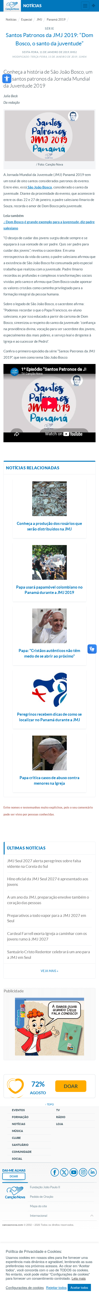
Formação (20, 1117)
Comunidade (22, 1151)
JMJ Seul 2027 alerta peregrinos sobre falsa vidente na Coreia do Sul (44, 863)
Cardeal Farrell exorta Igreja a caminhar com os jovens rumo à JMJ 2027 (47, 936)
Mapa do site (38, 1206)
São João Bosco (39, 187)
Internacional (38, 1215)
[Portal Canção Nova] (12, 6)
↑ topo (49, 1104)
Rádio (60, 1117)
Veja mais (49, 971)
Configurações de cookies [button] (25, 1287)
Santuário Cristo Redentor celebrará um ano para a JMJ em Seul (48, 954)
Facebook (54, 1173)
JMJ (39, 19)
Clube (16, 1137)
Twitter (64, 1173)
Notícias (11, 19)
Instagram (83, 1173)
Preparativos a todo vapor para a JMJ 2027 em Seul (46, 918)
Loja (59, 1124)
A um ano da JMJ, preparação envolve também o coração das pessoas (48, 900)
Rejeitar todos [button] (56, 1287)
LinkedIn (92, 1173)
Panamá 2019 (56, 19)
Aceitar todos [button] (79, 1287)
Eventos (18, 1110)
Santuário (20, 1144)
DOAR (14, 1176)
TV (58, 1110)
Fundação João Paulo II (45, 1187)
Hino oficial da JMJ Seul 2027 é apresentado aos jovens (47, 882)
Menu (85, 6)
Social (17, 1158)
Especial (26, 19)
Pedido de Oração (41, 1196)
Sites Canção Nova (93, 6)
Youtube (73, 1173)
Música (17, 1130)
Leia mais (79, 1278)
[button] (6, 78)
